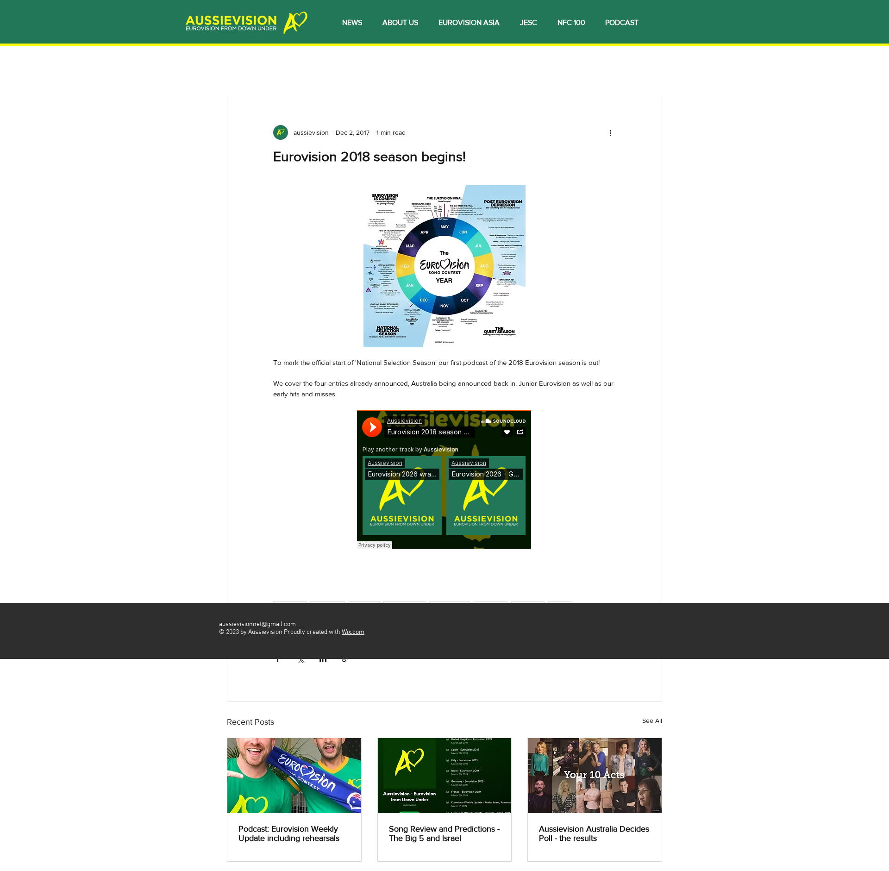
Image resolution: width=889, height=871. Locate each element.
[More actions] (610, 132)
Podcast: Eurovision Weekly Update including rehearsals (288, 833)
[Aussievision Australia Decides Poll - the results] (595, 775)
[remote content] (444, 480)
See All (652, 720)
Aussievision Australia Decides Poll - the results (594, 833)
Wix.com (353, 632)
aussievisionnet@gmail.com (257, 624)
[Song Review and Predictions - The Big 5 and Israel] (445, 775)
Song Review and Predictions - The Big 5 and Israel (444, 833)
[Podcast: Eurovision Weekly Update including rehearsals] (294, 775)
